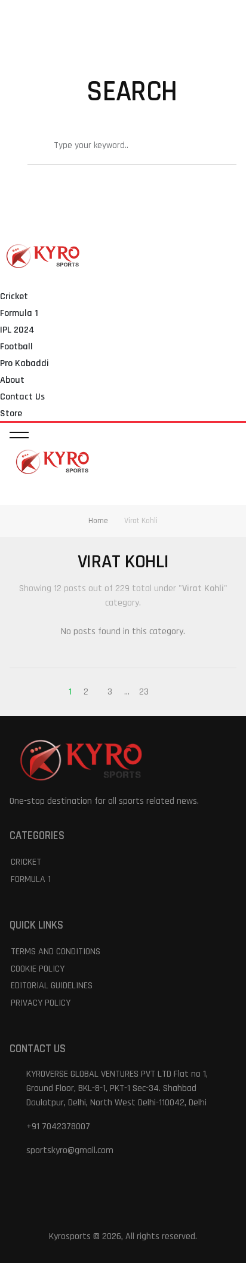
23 (144, 692)
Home (98, 520)
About (12, 380)
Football (16, 346)
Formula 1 (19, 313)
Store (11, 413)
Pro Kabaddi (24, 363)
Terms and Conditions (55, 951)
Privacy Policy (40, 1003)
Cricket (14, 296)
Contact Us (22, 397)
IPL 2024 (17, 330)
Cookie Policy (37, 969)
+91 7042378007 (58, 1126)
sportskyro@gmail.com (69, 1150)
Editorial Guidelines (52, 985)
